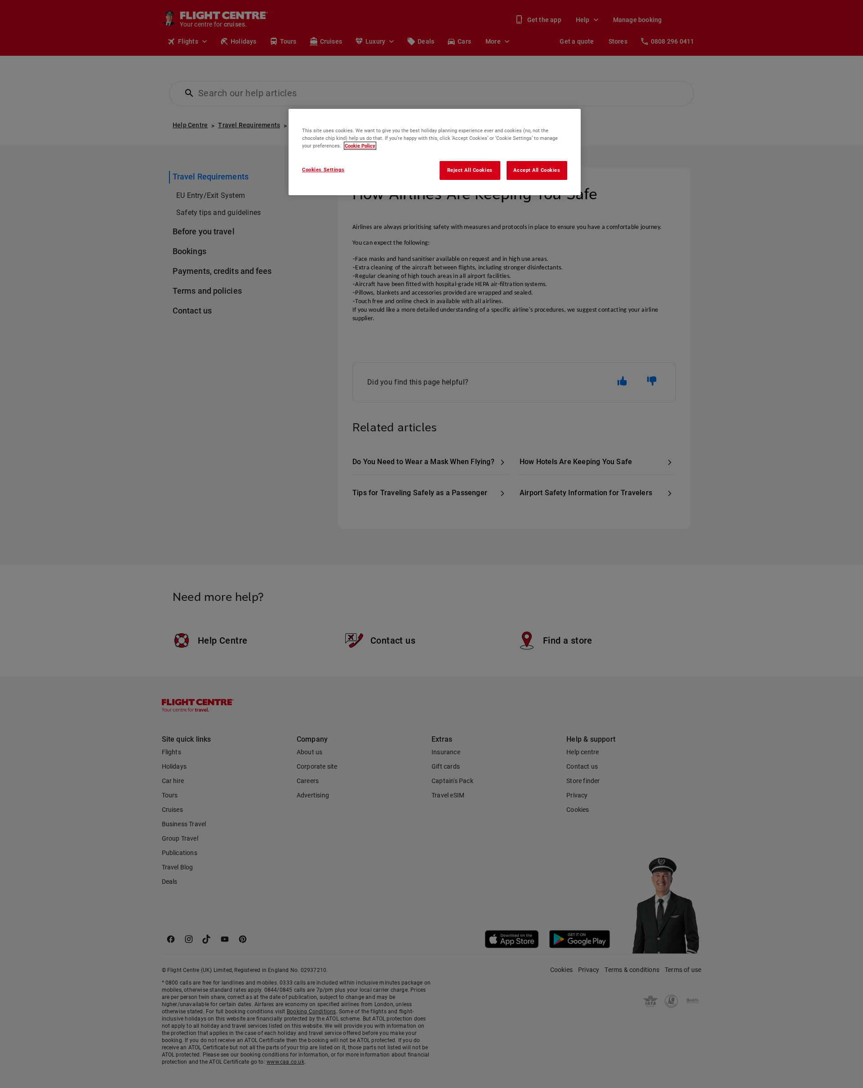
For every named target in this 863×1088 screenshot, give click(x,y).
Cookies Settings (323, 169)
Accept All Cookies (536, 170)
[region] (435, 152)
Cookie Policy (360, 146)
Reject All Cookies (470, 170)
